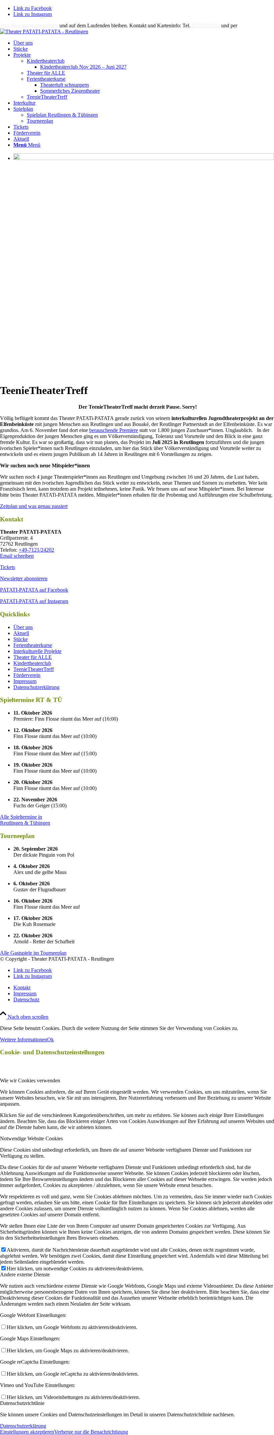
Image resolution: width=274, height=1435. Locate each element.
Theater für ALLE (46, 73)
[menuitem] (143, 43)
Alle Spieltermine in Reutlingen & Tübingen (25, 820)
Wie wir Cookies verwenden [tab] (30, 1080)
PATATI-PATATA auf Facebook (34, 590)
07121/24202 (206, 25)
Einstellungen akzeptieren (27, 1432)
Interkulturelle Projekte (37, 651)
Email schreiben (17, 556)
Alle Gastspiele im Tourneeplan (33, 953)
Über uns (23, 627)
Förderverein (26, 675)
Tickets (7, 567)
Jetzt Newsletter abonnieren (29, 25)
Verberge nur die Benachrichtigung (91, 1432)
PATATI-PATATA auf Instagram (34, 601)
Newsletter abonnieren (23, 578)
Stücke (20, 639)
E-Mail (246, 25)
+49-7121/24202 (36, 550)
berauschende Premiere (113, 430)
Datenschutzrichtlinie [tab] (22, 1403)
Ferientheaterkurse (46, 79)
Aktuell (21, 633)
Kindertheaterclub (45, 61)
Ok (50, 1039)
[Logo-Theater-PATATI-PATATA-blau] (44, 31)
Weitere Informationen (23, 1039)
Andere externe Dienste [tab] (25, 1274)
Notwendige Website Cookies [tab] (31, 1138)
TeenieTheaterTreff (47, 97)
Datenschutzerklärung (36, 687)
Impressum (24, 681)
